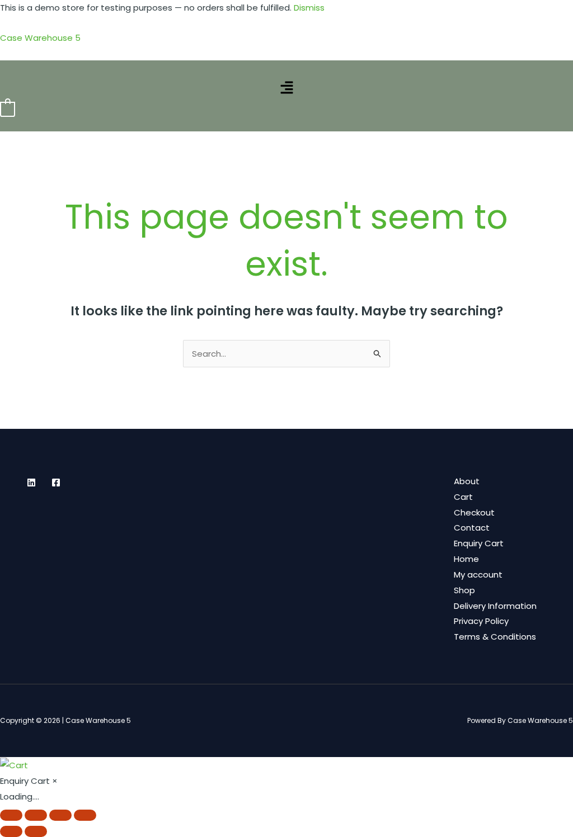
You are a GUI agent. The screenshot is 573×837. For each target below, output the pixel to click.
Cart (463, 497)
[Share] (60, 815)
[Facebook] (56, 482)
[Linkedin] (31, 482)
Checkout (474, 512)
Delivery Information (495, 606)
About (467, 481)
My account (478, 574)
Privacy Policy (481, 621)
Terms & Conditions (495, 636)
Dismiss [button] (309, 7)
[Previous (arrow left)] (11, 831)
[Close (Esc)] (85, 815)
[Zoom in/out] (11, 815)
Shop (464, 590)
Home (466, 559)
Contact (472, 527)
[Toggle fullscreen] (36, 815)
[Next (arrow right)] (36, 831)
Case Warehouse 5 (40, 38)
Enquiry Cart (479, 543)
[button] (286, 88)
